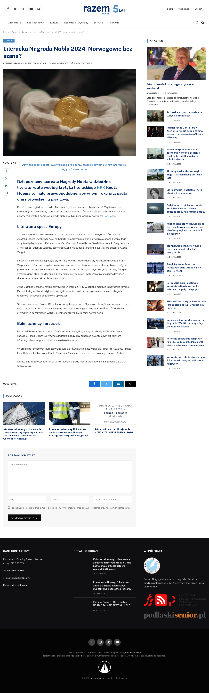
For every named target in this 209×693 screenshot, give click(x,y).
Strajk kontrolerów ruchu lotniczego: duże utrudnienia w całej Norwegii (184, 267)
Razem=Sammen (98, 678)
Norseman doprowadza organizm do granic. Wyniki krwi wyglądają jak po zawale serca (185, 323)
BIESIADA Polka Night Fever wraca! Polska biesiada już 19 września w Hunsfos (186, 304)
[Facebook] (6, 171)
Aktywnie (114, 22)
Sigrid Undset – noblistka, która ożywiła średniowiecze (184, 192)
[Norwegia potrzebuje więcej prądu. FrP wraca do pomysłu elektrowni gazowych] (155, 360)
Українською (184, 8)
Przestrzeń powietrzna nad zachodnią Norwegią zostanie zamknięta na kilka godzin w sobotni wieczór (183, 154)
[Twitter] (6, 178)
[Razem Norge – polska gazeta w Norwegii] (104, 9)
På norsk (170, 8)
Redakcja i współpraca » (15, 585)
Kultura (54, 22)
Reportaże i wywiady (76, 22)
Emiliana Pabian (14, 63)
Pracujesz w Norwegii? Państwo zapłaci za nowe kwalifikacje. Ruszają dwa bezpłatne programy (68, 432)
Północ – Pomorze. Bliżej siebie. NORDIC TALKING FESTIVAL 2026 (114, 431)
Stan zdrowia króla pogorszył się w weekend (170, 86)
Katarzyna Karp (94, 652)
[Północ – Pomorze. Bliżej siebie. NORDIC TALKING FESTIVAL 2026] (115, 413)
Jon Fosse (110, 216)
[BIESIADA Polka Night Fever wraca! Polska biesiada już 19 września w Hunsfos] (155, 305)
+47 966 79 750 (15, 570)
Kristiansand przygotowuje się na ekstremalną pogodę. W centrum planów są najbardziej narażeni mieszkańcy (185, 229)
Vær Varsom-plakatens (82, 655)
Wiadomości (15, 22)
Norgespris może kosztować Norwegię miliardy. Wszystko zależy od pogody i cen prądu (183, 286)
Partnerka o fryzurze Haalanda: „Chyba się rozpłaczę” (184, 114)
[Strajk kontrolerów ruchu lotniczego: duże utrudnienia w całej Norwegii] (155, 268)
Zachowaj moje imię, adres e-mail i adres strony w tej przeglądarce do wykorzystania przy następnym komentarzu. (71, 507)
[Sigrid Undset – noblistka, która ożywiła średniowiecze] (155, 193)
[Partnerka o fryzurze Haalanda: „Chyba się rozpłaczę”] (155, 116)
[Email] (6, 193)
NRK (101, 187)
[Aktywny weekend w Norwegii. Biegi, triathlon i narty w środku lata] (155, 174)
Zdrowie (98, 22)
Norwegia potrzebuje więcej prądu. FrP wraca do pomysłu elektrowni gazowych (186, 360)
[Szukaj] (202, 23)
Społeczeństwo (36, 22)
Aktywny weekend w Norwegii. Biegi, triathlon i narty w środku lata (184, 174)
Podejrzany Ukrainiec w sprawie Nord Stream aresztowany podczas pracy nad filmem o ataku (186, 208)
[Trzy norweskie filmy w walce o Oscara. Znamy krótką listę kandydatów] (155, 249)
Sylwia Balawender (132, 652)
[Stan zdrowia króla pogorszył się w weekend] (176, 63)
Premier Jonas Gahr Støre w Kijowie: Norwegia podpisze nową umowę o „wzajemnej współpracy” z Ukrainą (185, 132)
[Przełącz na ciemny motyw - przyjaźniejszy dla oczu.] (197, 22)
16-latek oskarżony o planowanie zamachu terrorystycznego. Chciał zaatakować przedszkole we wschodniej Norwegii (23, 434)
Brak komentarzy (60, 63)
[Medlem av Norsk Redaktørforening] (104, 666)
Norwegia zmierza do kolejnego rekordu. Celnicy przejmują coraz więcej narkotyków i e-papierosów (185, 341)
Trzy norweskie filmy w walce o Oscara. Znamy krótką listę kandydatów (184, 249)
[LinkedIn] (6, 185)
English (198, 8)
